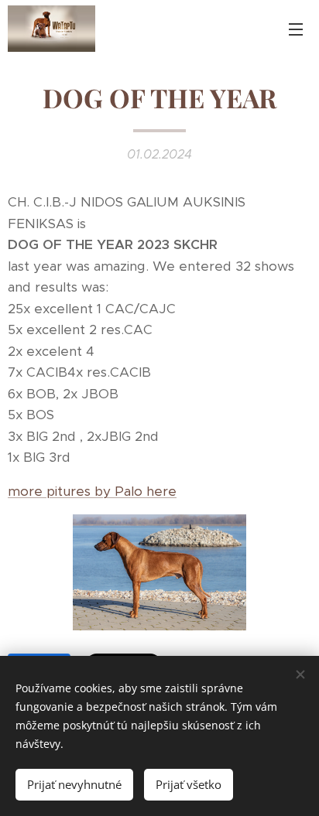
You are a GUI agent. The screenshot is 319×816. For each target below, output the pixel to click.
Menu (295, 28)
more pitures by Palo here (92, 491)
